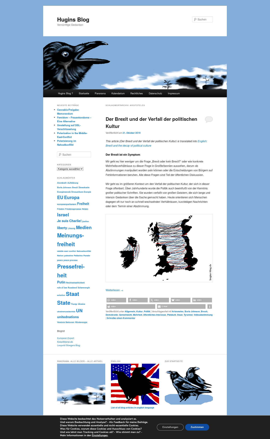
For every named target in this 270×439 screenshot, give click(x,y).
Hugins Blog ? (65, 93)
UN (79, 310)
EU (60, 197)
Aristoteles (177, 311)
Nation (60, 255)
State (63, 302)
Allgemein (130, 311)
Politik (147, 311)
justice (85, 221)
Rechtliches (136, 93)
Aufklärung (72, 182)
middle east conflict (66, 251)
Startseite (84, 93)
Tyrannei (188, 314)
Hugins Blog (73, 19)
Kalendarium (118, 93)
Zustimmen (197, 427)
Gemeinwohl (125, 314)
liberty (62, 227)
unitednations (68, 317)
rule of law (62, 287)
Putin (61, 282)
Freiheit (83, 203)
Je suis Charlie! (69, 220)
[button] (116, 300)
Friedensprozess (73, 209)
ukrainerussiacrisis (66, 311)
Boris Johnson (192, 311)
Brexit (204, 311)
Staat (180, 314)
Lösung (71, 228)
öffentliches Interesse (154, 314)
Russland (72, 287)
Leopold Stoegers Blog (68, 345)
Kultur (139, 311)
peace (60, 260)
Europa (72, 197)
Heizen (85, 209)
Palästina (78, 255)
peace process (71, 260)
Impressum (174, 93)
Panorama (100, 93)
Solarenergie (84, 287)
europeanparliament (66, 204)
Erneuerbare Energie (81, 191)
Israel (63, 214)
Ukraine (81, 304)
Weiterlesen (114, 290)
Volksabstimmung (203, 314)
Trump (74, 304)
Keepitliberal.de (65, 341)
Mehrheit (137, 314)
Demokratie (112, 314)
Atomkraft (62, 182)
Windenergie (81, 322)
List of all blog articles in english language (132, 407)
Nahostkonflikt (84, 251)
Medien (84, 227)
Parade (86, 255)
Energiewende (64, 191)
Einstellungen (100, 435)
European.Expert (65, 338)
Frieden (60, 209)
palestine (68, 255)
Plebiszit (171, 314)
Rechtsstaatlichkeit (75, 282)
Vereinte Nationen (65, 322)
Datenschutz (155, 93)
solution (61, 295)
